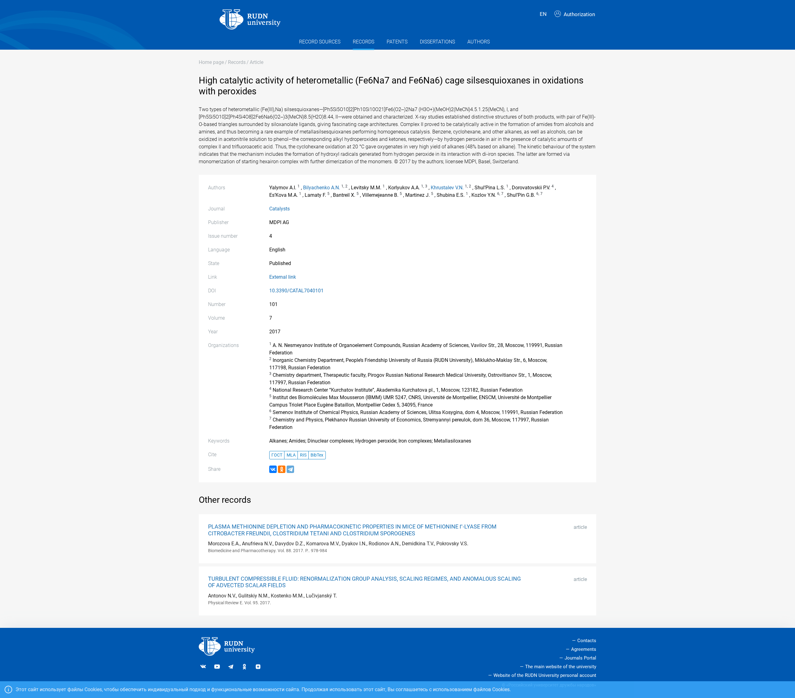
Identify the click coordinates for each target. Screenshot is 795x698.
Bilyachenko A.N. (321, 188)
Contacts (586, 640)
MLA (291, 455)
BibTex (317, 455)
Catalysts (279, 209)
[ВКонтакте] (273, 469)
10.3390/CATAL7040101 (296, 291)
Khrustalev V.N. (447, 188)
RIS (303, 455)
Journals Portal (580, 658)
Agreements (583, 649)
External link (282, 277)
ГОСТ (276, 455)
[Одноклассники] (281, 469)
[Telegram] (290, 469)
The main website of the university (560, 666)
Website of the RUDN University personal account (544, 675)
